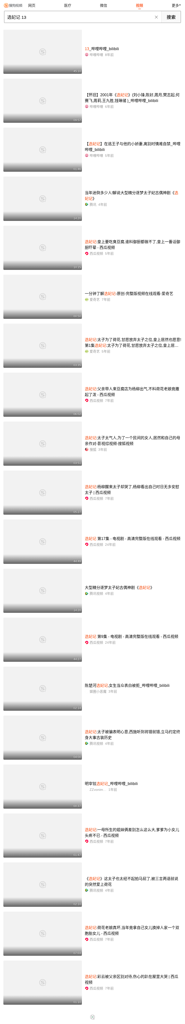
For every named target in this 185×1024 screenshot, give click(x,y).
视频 (139, 5)
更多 (175, 5)
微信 (103, 5)
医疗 (67, 5)
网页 (31, 5)
